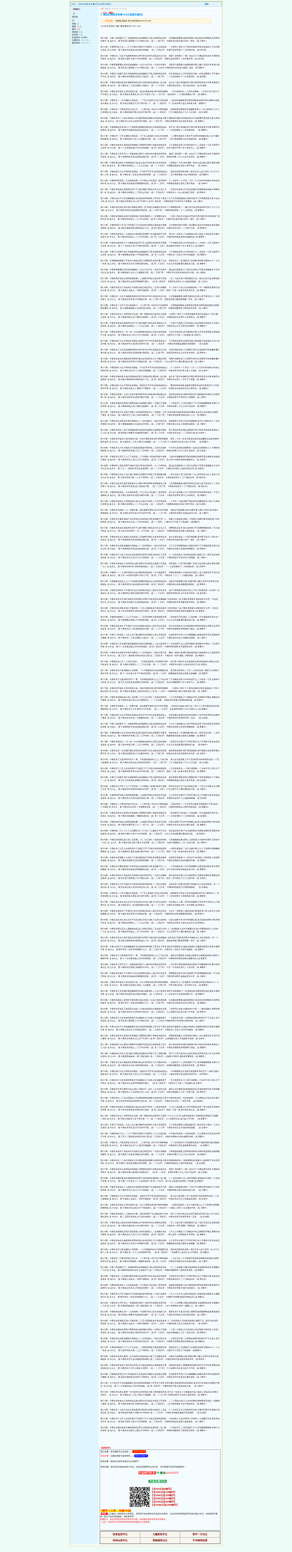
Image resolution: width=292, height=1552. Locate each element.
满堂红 (76, 9)
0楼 (102, 8)
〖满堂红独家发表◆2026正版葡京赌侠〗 (95, 4)
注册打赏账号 (139, 1451)
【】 (106, 1448)
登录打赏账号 (141, 1456)
